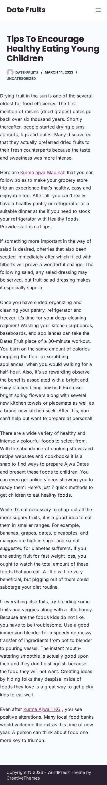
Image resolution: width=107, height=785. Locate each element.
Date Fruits (26, 10)
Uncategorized (21, 78)
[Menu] (98, 10)
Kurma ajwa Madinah (42, 172)
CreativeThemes (23, 778)
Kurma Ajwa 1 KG (41, 709)
